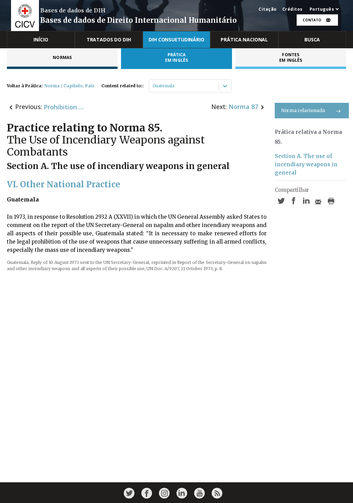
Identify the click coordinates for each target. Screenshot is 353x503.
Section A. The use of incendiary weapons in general (306, 164)
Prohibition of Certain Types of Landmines (64, 107)
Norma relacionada (303, 111)
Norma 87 (243, 106)
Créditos (292, 9)
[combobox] (153, 86)
